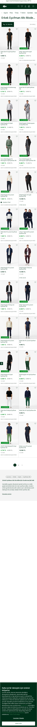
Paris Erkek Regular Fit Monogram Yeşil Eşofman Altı (8, 159)
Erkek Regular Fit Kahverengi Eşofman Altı (8, 88)
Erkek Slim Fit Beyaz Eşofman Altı (8, 411)
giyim (19, 477)
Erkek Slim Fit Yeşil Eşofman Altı (27, 410)
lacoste (9, 477)
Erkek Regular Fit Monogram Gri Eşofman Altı (27, 124)
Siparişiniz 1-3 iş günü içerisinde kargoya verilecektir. (18, 1)
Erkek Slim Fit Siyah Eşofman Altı (8, 52)
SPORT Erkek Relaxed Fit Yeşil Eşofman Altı (8, 446)
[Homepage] (4, 6)
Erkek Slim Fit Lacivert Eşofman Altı (9, 232)
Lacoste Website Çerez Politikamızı (13, 712)
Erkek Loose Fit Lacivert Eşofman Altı (25, 446)
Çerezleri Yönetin (18, 718)
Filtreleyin (9, 24)
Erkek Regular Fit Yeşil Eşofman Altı (27, 375)
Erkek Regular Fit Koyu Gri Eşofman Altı (7, 305)
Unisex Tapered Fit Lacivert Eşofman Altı (26, 232)
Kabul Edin (18, 723)
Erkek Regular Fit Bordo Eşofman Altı (25, 268)
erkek (14, 477)
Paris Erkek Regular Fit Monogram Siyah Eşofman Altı (27, 159)
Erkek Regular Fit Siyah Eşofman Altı (7, 124)
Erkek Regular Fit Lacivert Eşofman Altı (7, 195)
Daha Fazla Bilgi (15, 714)
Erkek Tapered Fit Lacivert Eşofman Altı (26, 305)
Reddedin (24, 705)
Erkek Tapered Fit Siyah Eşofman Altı (25, 52)
